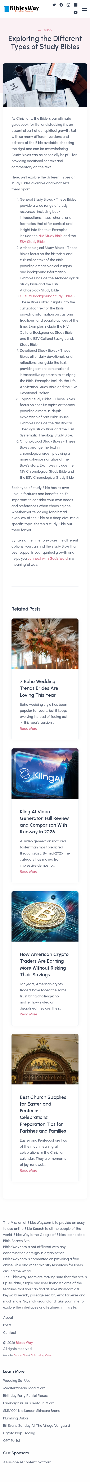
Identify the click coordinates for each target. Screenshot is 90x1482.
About (8, 1317)
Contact (9, 1333)
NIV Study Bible (51, 236)
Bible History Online (41, 1355)
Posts (7, 1325)
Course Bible (21, 1355)
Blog (48, 30)
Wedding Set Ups (16, 1380)
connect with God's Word (48, 558)
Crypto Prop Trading (19, 1433)
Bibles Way (24, 1343)
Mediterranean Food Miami (24, 1388)
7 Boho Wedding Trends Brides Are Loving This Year (39, 688)
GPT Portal (11, 1440)
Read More (28, 728)
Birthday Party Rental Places (25, 1395)
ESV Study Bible (32, 242)
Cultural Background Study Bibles (46, 296)
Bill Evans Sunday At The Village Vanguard (36, 1425)
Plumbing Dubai (15, 1418)
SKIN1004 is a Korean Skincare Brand (31, 1411)
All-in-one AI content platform (27, 1462)
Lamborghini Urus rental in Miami (29, 1403)
